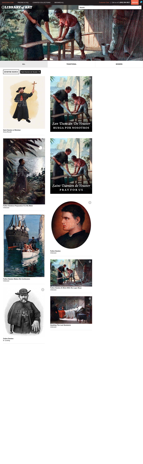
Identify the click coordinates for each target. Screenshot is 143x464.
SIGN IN (135, 2)
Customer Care (104, 2)
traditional (71, 64)
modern (119, 64)
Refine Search (12, 72)
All (23, 64)
